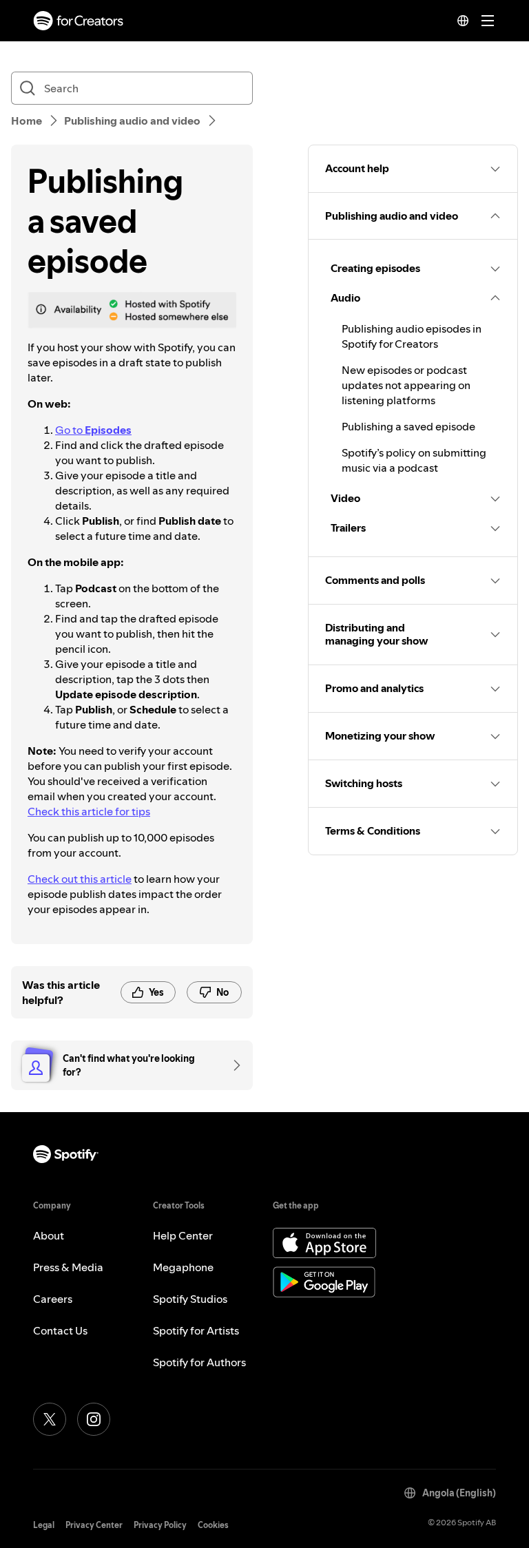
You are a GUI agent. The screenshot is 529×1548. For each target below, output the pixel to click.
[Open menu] (487, 20)
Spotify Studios (190, 1298)
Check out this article (80, 878)
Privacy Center (94, 1525)
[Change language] (462, 21)
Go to (93, 429)
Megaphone (183, 1267)
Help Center (183, 1235)
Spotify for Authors (199, 1362)
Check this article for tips (89, 811)
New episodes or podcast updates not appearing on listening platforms (406, 385)
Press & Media (68, 1267)
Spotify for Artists (196, 1330)
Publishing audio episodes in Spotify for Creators (411, 336)
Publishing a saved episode (408, 426)
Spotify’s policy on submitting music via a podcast (414, 460)
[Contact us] (232, 1065)
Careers (52, 1298)
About (48, 1235)
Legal (43, 1525)
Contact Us (60, 1330)
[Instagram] (93, 1419)
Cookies (213, 1525)
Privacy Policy (160, 1525)
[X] (49, 1419)
